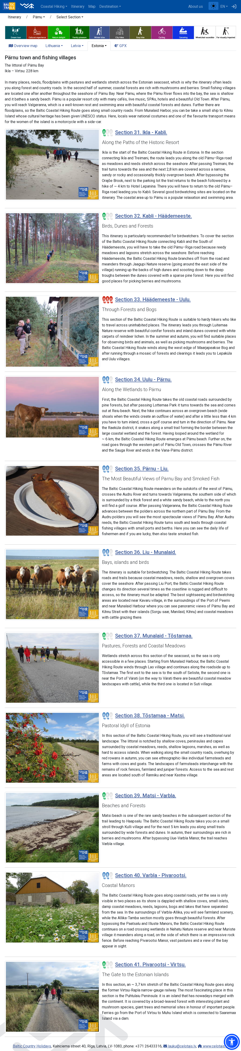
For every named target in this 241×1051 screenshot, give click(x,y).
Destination (108, 6)
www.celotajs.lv (215, 1046)
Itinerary (77, 6)
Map (92, 6)
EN (222, 6)
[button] (39, 18)
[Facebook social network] (207, 6)
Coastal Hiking (52, 6)
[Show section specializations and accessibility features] (120, 32)
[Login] (234, 6)
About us (195, 6)
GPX (122, 46)
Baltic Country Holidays (32, 1046)
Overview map (25, 46)
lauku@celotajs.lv (181, 1046)
